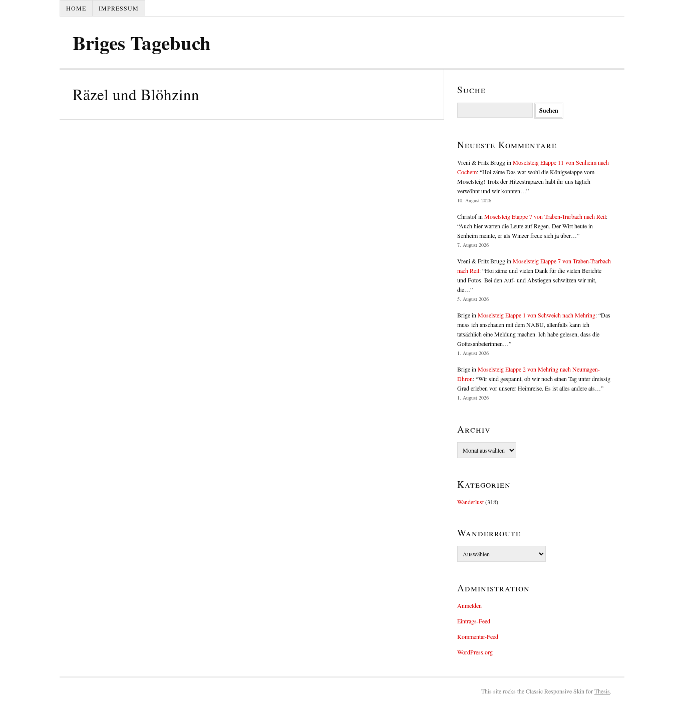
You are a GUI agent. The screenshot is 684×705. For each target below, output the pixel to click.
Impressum (119, 8)
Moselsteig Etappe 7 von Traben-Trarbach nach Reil (545, 216)
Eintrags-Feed (473, 621)
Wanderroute (489, 532)
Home (76, 8)
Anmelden (469, 605)
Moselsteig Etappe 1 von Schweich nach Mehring (536, 315)
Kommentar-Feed (477, 636)
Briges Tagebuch (142, 42)
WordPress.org (475, 652)
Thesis (602, 691)
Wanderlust (470, 502)
